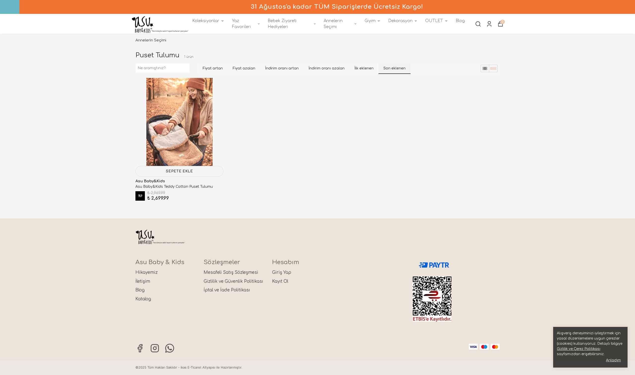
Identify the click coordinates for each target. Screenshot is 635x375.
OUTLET (434, 21)
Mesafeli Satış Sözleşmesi (231, 272)
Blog (460, 21)
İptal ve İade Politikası (227, 290)
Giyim (370, 21)
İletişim (142, 281)
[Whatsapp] (169, 348)
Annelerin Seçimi (333, 24)
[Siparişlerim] (489, 24)
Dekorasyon (400, 21)
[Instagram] (154, 348)
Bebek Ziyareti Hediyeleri (282, 24)
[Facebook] (139, 348)
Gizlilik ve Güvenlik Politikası (233, 281)
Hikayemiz (146, 272)
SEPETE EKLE (179, 171)
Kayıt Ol (280, 281)
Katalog (143, 299)
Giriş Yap (281, 272)
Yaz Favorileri (241, 24)
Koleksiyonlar (205, 21)
